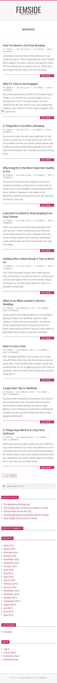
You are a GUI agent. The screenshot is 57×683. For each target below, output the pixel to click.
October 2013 (10, 597)
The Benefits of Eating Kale (17, 504)
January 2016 (10, 555)
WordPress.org (11, 659)
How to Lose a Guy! (14, 346)
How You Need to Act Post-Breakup (24, 45)
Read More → (47, 76)
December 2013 (11, 590)
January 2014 (10, 587)
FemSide (40, 49)
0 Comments (13, 310)
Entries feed (9, 652)
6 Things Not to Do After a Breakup (23, 125)
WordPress (43, 677)
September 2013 (12, 601)
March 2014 (9, 580)
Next (13, 475)
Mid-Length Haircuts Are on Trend (20, 518)
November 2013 (11, 594)
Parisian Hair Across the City (17, 511)
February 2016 (11, 552)
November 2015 (11, 562)
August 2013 (10, 604)
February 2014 (11, 583)
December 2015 (11, 559)
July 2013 (8, 608)
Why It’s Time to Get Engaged (20, 83)
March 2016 (9, 549)
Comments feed (11, 656)
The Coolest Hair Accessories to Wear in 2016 (26, 507)
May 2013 (8, 615)
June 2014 (8, 569)
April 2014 (9, 576)
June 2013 (8, 611)
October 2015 (10, 566)
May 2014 (8, 573)
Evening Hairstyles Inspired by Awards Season (26, 514)
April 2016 (9, 545)
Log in (7, 649)
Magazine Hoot (25, 677)
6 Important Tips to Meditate (20, 388)
